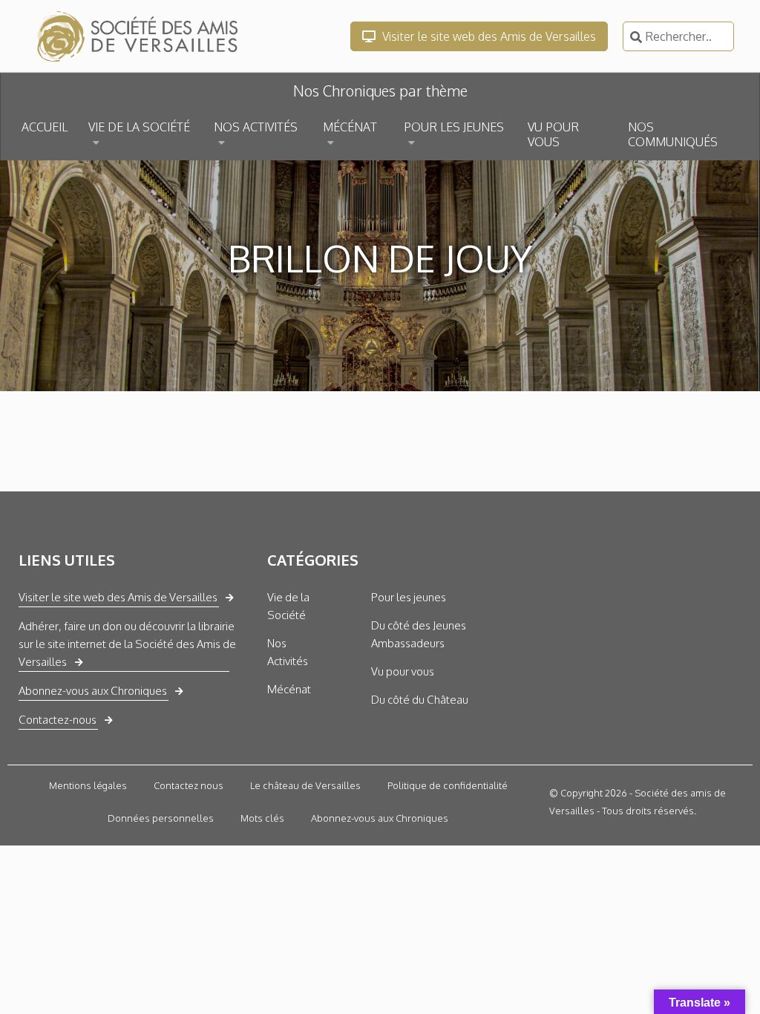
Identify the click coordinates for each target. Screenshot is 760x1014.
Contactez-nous (57, 720)
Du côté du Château (419, 700)
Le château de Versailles (305, 785)
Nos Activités (287, 652)
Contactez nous (188, 785)
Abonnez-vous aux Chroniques (93, 691)
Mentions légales (88, 785)
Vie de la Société (288, 606)
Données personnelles (161, 818)
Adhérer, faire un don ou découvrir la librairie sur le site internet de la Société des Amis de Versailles (127, 644)
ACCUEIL (45, 127)
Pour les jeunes (408, 597)
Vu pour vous (402, 671)
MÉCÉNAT (350, 127)
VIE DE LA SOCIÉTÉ (139, 127)
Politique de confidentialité (447, 785)
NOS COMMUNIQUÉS (673, 134)
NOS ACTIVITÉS (256, 127)
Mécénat (289, 689)
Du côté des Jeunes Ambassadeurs (418, 634)
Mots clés (262, 818)
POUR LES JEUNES (454, 127)
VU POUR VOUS (553, 134)
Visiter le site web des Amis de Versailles (487, 36)
